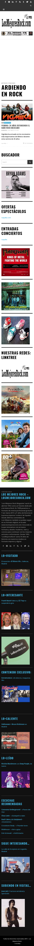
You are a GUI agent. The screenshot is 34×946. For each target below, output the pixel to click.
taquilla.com (6, 218)
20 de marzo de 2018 (13, 130)
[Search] (3, 9)
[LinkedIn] (12, 2)
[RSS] (20, 2)
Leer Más (4, 143)
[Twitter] (27, 2)
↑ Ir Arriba (17, 943)
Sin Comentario (28, 143)
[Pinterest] (16, 2)
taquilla (4, 239)
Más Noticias (7, 122)
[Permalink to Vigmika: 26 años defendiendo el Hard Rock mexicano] (17, 112)
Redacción (4, 130)
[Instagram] (9, 2)
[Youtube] (31, 2)
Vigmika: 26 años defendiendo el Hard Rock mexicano (15, 126)
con (10, 764)
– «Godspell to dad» (13, 816)
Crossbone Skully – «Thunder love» (14, 826)
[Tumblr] (23, 2)
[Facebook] (5, 2)
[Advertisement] (17, 60)
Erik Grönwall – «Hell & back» (12, 833)
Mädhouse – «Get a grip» (11, 829)
